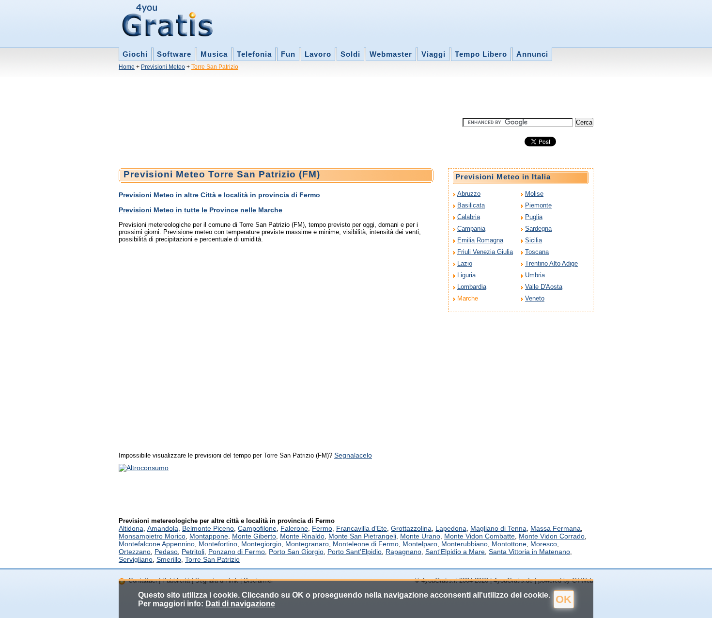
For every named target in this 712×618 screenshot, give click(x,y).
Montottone (509, 544)
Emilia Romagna (480, 240)
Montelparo (419, 544)
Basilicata (471, 205)
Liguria (466, 275)
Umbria (535, 275)
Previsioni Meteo (163, 66)
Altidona (131, 528)
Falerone (294, 528)
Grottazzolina (411, 528)
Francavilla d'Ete (361, 528)
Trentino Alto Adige (551, 263)
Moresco (543, 544)
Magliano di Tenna (498, 528)
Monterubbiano (464, 544)
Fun (288, 54)
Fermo (322, 528)
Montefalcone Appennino (157, 544)
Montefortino (218, 544)
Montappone (208, 536)
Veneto (534, 298)
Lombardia (471, 286)
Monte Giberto (254, 536)
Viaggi (433, 54)
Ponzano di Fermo (236, 551)
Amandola (162, 528)
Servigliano (136, 559)
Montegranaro (307, 544)
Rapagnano (403, 551)
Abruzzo (468, 193)
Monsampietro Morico (152, 536)
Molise (534, 193)
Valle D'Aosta (543, 286)
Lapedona (450, 528)
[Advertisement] (295, 96)
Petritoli (193, 551)
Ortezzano (135, 551)
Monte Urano (420, 536)
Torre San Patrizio (214, 66)
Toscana (537, 251)
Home (127, 66)
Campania (471, 228)
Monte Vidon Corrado (552, 536)
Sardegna (538, 228)
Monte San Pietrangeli (362, 536)
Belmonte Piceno (208, 528)
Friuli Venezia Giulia (485, 251)
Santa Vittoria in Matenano (529, 551)
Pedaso (166, 551)
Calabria (468, 217)
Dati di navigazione (240, 604)
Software (174, 54)
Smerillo (168, 559)
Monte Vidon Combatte (479, 536)
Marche (467, 298)
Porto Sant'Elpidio (354, 551)
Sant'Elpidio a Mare (455, 551)
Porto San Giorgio (296, 551)
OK (564, 599)
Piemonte (538, 205)
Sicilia (533, 240)
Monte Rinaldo (302, 536)
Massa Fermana (555, 528)
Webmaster (391, 54)
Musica (214, 54)
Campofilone (257, 528)
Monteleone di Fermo (366, 544)
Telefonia (254, 54)
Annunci (532, 54)
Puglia (533, 217)
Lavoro (318, 54)
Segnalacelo (353, 455)
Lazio (464, 263)
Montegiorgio (261, 544)
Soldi (350, 54)
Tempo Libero (481, 54)
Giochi (135, 54)
